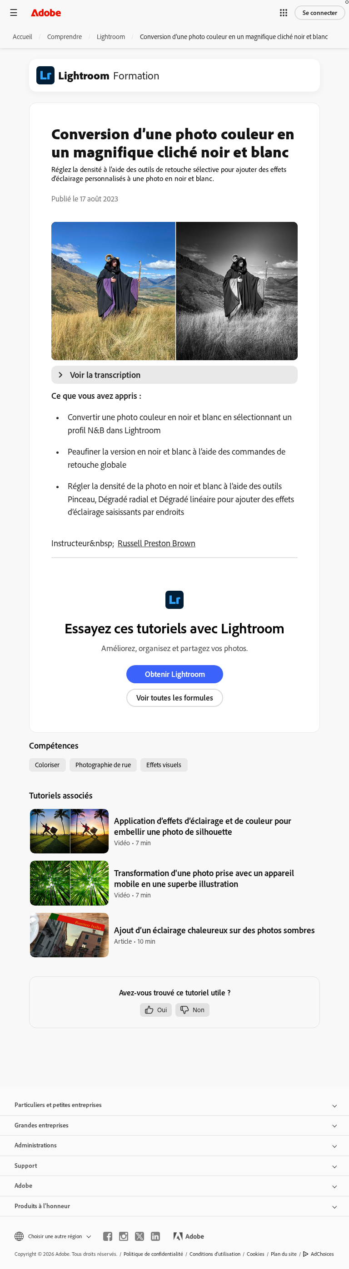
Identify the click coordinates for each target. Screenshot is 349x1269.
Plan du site (284, 1253)
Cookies (255, 1253)
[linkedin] (155, 1236)
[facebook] (107, 1236)
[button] (283, 12)
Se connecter (320, 13)
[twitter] (139, 1236)
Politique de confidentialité (153, 1253)
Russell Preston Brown (156, 543)
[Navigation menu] (13, 12)
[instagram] (123, 1236)
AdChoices (322, 1253)
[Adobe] (46, 12)
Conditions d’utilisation (214, 1253)
